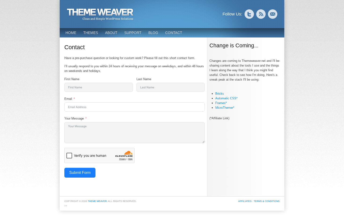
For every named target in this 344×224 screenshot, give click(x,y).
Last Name (143, 79)
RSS (261, 14)
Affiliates (245, 201)
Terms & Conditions (267, 201)
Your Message (74, 118)
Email (272, 14)
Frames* (221, 103)
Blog (153, 33)
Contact (173, 33)
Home (71, 33)
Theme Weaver (97, 201)
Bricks (219, 93)
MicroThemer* (224, 107)
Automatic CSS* (226, 98)
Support (132, 33)
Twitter (249, 14)
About (111, 33)
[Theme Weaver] (101, 20)
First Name (71, 79)
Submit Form (80, 173)
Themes (90, 33)
